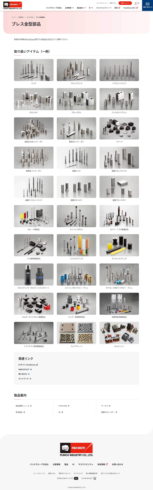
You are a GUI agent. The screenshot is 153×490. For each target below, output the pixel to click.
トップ (13, 17)
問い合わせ (23, 374)
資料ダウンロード (125, 3)
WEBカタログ (47, 39)
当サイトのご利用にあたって (110, 473)
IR (90, 8)
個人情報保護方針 (92, 473)
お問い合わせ (117, 464)
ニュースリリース (101, 3)
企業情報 (68, 8)
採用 (116, 8)
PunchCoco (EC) (129, 8)
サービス (104, 406)
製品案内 (80, 8)
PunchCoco (30, 39)
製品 (66, 464)
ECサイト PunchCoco (27, 365)
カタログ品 (30, 17)
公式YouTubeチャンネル (65, 478)
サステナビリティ (102, 8)
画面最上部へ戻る (144, 444)
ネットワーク (24, 378)
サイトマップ (78, 473)
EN (138, 3)
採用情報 (101, 464)
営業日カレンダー (107, 412)
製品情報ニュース (22, 406)
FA (59, 412)
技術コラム (113, 3)
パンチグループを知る (54, 8)
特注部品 (19, 412)
